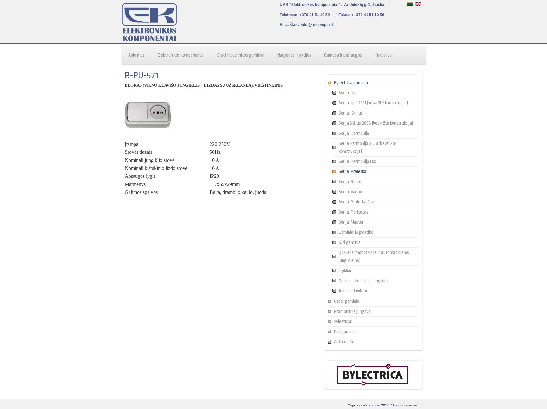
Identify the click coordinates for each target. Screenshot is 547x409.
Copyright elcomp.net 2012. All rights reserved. (383, 405)
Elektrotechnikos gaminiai (240, 55)
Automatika (344, 341)
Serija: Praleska (352, 171)
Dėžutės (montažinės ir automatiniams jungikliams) (374, 256)
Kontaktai (384, 55)
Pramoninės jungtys (352, 311)
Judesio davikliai (353, 290)
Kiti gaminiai (350, 242)
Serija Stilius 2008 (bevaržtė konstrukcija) (376, 123)
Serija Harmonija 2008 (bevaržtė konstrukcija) (367, 147)
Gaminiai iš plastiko (356, 232)
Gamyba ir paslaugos (343, 55)
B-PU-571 (142, 76)
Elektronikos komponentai (181, 55)
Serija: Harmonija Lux (357, 161)
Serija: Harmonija (354, 133)
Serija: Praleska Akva (357, 201)
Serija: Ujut (348, 92)
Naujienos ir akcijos (294, 55)
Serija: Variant (351, 191)
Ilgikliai (345, 270)
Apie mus (136, 55)
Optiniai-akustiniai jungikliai (363, 280)
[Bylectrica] (373, 384)
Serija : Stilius (351, 112)
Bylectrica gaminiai (351, 82)
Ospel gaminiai (347, 301)
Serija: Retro (350, 181)
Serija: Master (351, 222)
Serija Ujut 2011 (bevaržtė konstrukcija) (373, 102)
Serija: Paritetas (353, 211)
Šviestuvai (343, 321)
